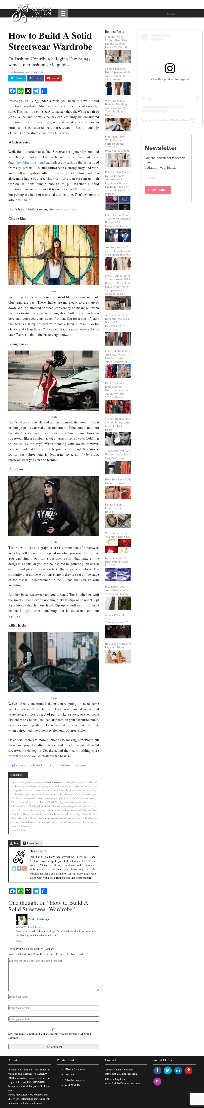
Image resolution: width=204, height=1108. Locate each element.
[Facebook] (19, 869)
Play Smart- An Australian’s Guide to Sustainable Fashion (118, 590)
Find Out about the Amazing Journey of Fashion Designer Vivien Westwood (117, 356)
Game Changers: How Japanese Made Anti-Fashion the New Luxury (117, 74)
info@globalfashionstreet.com (121, 1073)
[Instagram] (157, 1081)
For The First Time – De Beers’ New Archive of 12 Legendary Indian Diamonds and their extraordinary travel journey (117, 183)
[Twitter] (14, 869)
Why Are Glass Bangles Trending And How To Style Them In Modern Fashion (116, 108)
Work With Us (72, 1085)
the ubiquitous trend (30, 162)
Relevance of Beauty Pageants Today (118, 645)
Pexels (54, 291)
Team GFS (38, 72)
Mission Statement (75, 1069)
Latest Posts (33, 843)
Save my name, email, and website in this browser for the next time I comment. (49, 1036)
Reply (19, 941)
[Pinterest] (188, 1070)
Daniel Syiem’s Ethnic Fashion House (114, 507)
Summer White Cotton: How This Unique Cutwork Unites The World (116, 41)
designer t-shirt (61, 558)
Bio (16, 843)
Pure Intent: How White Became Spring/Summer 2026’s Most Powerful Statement (117, 143)
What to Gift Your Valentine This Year (117, 535)
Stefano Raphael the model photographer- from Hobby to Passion (118, 424)
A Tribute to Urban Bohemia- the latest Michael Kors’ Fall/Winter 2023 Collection (117, 322)
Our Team (70, 1074)
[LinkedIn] (178, 1070)
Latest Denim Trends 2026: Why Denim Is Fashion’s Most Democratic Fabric (118, 220)
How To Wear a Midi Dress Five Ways (118, 481)
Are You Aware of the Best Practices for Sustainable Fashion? (118, 250)
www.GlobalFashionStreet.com (53, 782)
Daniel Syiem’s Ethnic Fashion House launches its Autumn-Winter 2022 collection (116, 390)
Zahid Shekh (36, 919)
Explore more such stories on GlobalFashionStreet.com (47, 765)
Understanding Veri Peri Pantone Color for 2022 (117, 561)
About (12, 1060)
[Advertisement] (166, 231)
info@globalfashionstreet (25, 821)
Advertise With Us (74, 1080)
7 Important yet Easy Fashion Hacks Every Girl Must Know (118, 454)
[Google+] (24, 869)
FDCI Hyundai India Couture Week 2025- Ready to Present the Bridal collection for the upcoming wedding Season (118, 284)
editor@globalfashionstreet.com (122, 1083)
